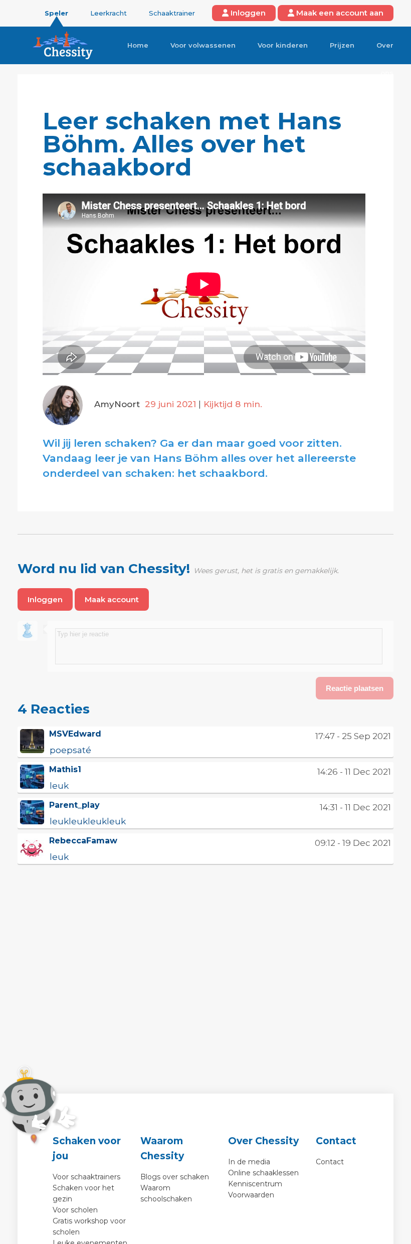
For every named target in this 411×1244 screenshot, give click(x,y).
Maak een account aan (338, 13)
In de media (249, 1161)
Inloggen (247, 13)
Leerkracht (108, 13)
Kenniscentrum (255, 1183)
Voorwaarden (251, 1194)
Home (137, 45)
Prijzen (342, 45)
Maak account (112, 599)
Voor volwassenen (203, 45)
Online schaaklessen (263, 1172)
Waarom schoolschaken (166, 1193)
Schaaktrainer (172, 13)
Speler (56, 13)
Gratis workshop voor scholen (89, 1226)
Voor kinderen (283, 45)
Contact (330, 1161)
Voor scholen (75, 1209)
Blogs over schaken (174, 1176)
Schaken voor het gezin (83, 1193)
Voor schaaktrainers (86, 1176)
